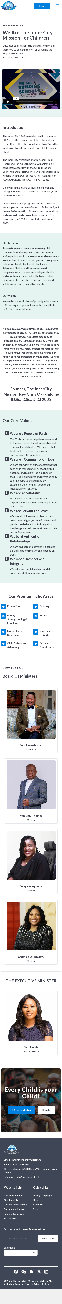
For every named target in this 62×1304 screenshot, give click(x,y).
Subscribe (48, 1238)
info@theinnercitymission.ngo (27, 1159)
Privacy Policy (41, 1284)
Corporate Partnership (15, 1204)
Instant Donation (13, 1195)
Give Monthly (11, 1200)
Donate (42, 5)
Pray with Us (10, 1218)
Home (36, 1200)
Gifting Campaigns (42, 1195)
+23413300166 (21, 1164)
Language (9, 1247)
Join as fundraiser (21, 1110)
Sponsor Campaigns (14, 1213)
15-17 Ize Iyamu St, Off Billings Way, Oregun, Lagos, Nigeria (30, 1170)
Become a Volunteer (14, 1209)
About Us (38, 1204)
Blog (35, 1209)
